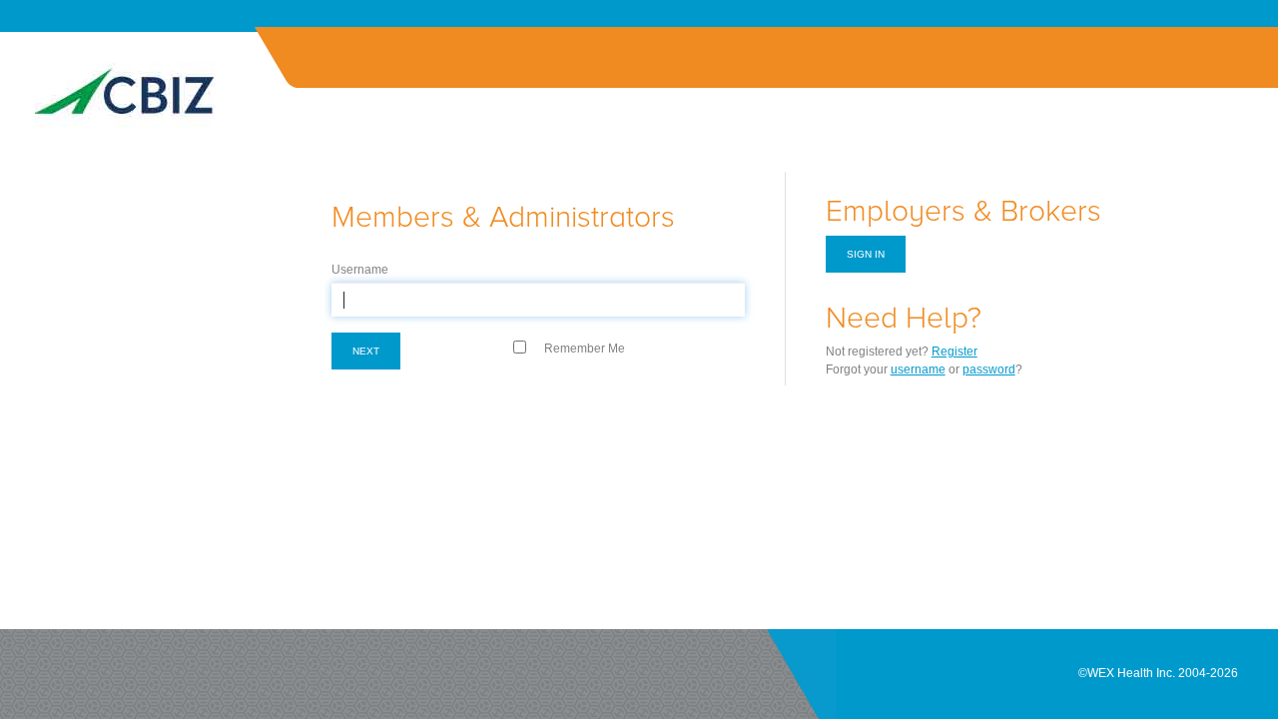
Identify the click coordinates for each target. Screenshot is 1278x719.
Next (365, 351)
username (918, 369)
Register (954, 352)
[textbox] (538, 300)
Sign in (866, 254)
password (988, 369)
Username (359, 270)
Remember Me (584, 349)
